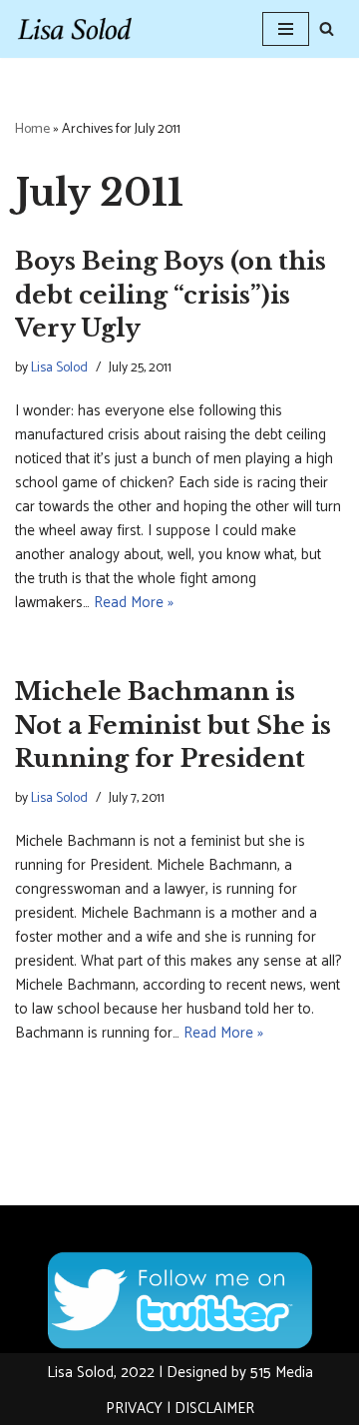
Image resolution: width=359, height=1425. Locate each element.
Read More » (134, 602)
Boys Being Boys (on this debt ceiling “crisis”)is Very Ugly (170, 295)
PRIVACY (134, 1408)
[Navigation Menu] (285, 29)
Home (32, 129)
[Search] (326, 28)
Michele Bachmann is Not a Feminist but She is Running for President (173, 725)
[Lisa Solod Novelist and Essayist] (75, 29)
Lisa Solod (59, 367)
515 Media (281, 1372)
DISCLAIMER (214, 1408)
